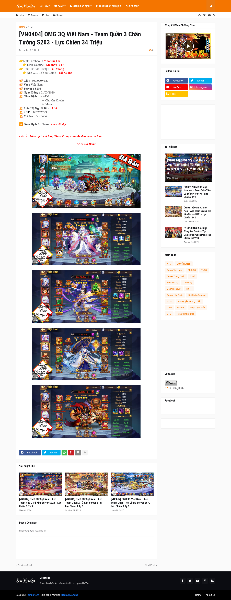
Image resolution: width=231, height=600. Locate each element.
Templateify (32, 595)
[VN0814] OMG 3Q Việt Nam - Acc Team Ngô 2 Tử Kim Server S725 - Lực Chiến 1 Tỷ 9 (40, 503)
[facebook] (199, 15)
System (180, 307)
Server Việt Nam (174, 270)
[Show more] (85, 452)
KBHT (189, 289)
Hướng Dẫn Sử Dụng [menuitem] (110, 6)
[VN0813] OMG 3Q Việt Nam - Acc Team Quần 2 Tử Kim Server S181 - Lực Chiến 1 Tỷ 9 (84, 503)
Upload (59, 15)
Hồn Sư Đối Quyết (185, 314)
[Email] (78, 452)
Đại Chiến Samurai (197, 295)
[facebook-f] (183, 581)
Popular (34, 15)
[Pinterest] (71, 452)
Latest (21, 15)
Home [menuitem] (47, 6)
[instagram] (205, 581)
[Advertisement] (188, 345)
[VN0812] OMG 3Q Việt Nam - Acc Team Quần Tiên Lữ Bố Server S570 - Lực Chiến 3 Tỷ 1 (131, 503)
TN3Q (204, 270)
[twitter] (204, 15)
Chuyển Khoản (183, 264)
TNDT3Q (187, 282)
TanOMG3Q (172, 282)
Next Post (150, 565)
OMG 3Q (192, 270)
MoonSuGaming (69, 595)
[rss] (214, 15)
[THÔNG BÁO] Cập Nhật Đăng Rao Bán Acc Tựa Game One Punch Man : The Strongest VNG (197, 233)
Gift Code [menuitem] (134, 6)
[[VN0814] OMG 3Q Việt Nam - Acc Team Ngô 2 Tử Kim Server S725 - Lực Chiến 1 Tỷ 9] (40, 484)
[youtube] (209, 15)
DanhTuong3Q (174, 289)
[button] (210, 6)
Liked (47, 15)
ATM (30, 27)
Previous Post (24, 565)
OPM (169, 307)
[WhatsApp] (64, 452)
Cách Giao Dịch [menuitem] (81, 6)
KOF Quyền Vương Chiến (189, 301)
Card (192, 276)
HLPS (169, 301)
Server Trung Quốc (176, 276)
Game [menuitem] (61, 6)
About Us (210, 595)
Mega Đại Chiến (197, 307)
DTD (169, 314)
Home (22, 27)
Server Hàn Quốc (175, 295)
